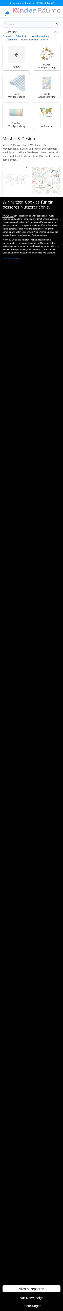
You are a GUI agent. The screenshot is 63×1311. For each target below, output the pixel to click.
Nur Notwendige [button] (32, 1298)
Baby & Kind (21, 36)
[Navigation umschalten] (5, 10)
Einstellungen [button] (31, 1306)
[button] (26, 167)
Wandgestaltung (40, 36)
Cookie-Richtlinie (11, 258)
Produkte (7, 36)
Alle (56, 32)
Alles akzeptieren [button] (31, 1289)
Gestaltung (11, 39)
